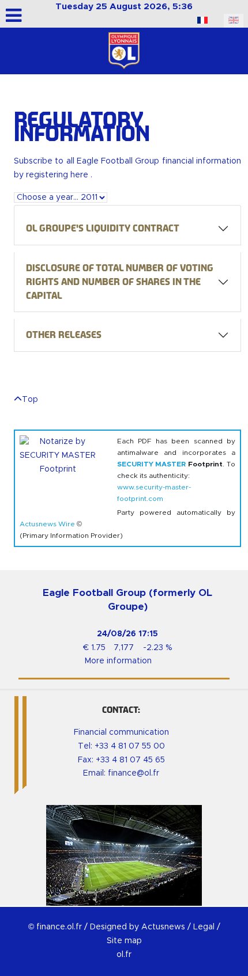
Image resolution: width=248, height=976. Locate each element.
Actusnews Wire (47, 524)
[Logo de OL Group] (124, 51)
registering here (58, 175)
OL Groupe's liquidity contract (102, 228)
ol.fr (124, 955)
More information (118, 661)
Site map (124, 941)
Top (30, 400)
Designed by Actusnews (137, 927)
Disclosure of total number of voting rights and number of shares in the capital (119, 282)
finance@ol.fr (133, 773)
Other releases (64, 334)
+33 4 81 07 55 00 (130, 746)
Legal (204, 927)
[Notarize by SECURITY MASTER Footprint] (64, 470)
